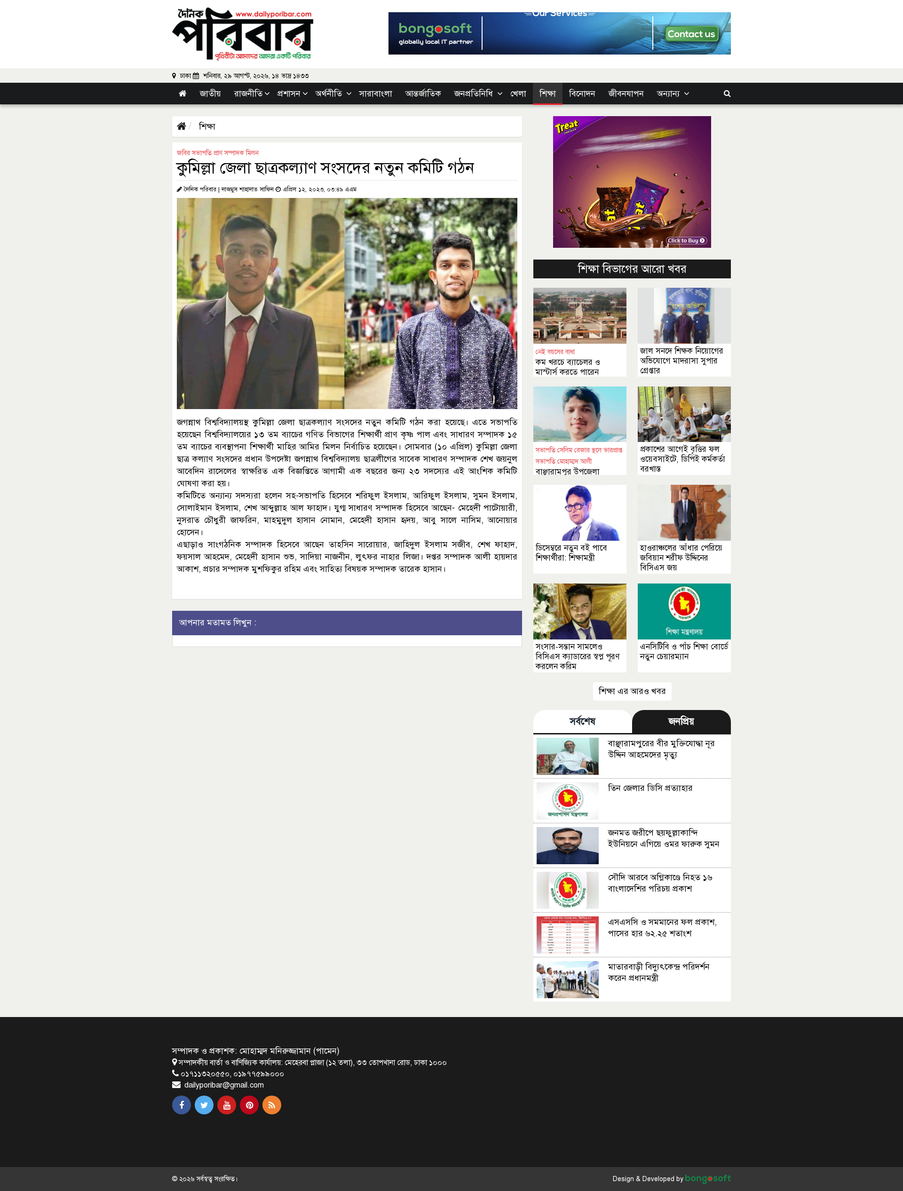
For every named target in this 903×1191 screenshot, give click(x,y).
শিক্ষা (206, 126)
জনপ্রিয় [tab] (681, 721)
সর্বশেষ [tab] (582, 721)
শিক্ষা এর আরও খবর (632, 691)
